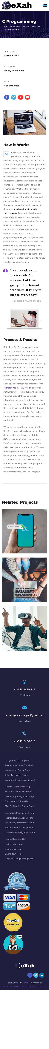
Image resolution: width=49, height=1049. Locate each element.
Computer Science (31, 27)
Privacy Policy (20, 986)
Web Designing (17, 592)
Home (4, 27)
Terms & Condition (37, 986)
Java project (15, 641)
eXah (26, 982)
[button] (8, 319)
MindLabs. (9, 986)
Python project (17, 543)
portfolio (15, 27)
